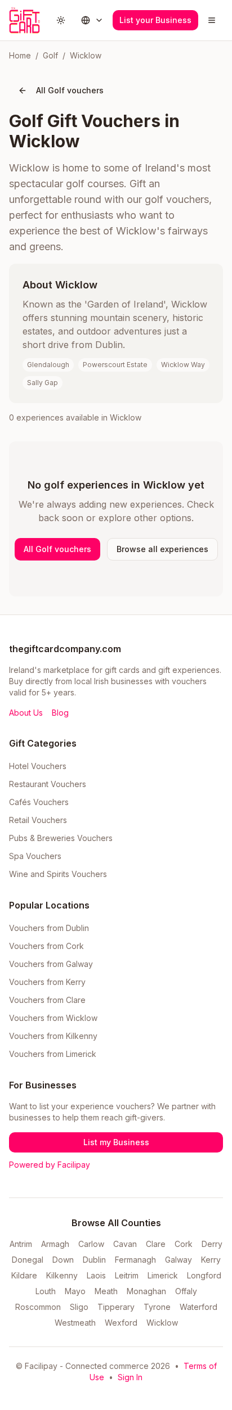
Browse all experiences (162, 549)
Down (63, 1259)
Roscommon (38, 1307)
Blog (60, 712)
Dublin (94, 1259)
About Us (26, 712)
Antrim (21, 1244)
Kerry (211, 1259)
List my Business (116, 1142)
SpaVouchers (35, 856)
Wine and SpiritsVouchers (58, 874)
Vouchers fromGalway (51, 964)
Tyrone (157, 1307)
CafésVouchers (39, 802)
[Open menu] (211, 20)
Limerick (163, 1275)
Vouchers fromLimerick (52, 1054)
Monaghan (146, 1291)
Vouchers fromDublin (49, 928)
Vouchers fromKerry (47, 982)
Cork (184, 1244)
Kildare (24, 1275)
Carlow (91, 1244)
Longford (204, 1275)
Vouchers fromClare (47, 1000)
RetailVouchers (38, 820)
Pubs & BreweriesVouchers (61, 838)
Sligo (79, 1307)
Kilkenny (62, 1275)
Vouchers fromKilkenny (53, 1036)
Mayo (75, 1291)
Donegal (27, 1259)
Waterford (198, 1307)
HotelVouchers (37, 766)
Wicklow (162, 1322)
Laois (96, 1275)
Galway (178, 1259)
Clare (156, 1244)
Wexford (121, 1322)
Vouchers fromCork (46, 946)
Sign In (130, 1377)
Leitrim (127, 1275)
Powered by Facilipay (49, 1164)
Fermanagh (135, 1259)
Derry (212, 1244)
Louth (45, 1291)
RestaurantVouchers (47, 784)
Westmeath (75, 1322)
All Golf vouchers (70, 90)
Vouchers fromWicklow (53, 1018)
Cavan (125, 1244)
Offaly (186, 1291)
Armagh (55, 1244)
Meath (106, 1291)
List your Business (155, 20)
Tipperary (116, 1307)
